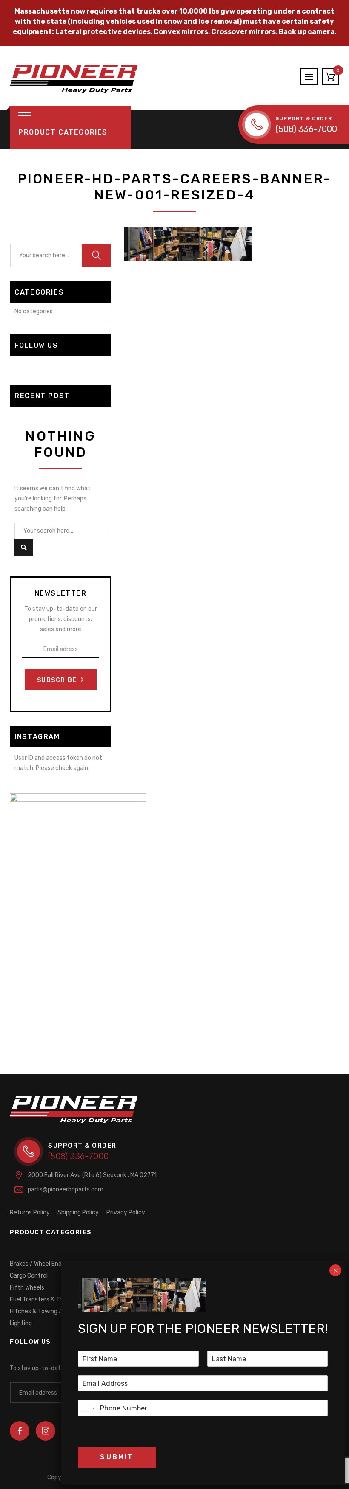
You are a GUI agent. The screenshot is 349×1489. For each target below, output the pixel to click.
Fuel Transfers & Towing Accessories (60, 1299)
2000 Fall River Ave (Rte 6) (92, 1175)
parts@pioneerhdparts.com (65, 1189)
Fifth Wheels (27, 1287)
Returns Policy (30, 1212)
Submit (117, 1457)
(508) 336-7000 (306, 129)
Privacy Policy (125, 1212)
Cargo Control (29, 1275)
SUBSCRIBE (58, 680)
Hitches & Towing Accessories (51, 1311)
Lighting (21, 1323)
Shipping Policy (78, 1212)
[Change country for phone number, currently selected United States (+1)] (87, 1408)
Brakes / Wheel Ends (37, 1263)
